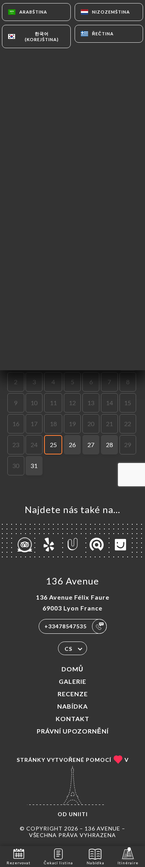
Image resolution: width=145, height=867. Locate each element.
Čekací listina (58, 862)
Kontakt (72, 718)
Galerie (72, 681)
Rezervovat (19, 862)
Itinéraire (128, 862)
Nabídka (72, 706)
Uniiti (78, 814)
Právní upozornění (73, 731)
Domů (72, 669)
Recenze (73, 693)
